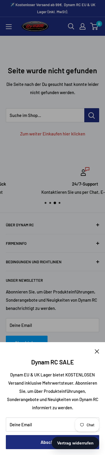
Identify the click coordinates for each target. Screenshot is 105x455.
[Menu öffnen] (9, 26)
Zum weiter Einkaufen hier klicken (52, 133)
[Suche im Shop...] (91, 115)
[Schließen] (97, 351)
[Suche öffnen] (71, 26)
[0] (94, 26)
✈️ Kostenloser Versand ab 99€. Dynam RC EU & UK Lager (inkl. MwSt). (52, 8)
